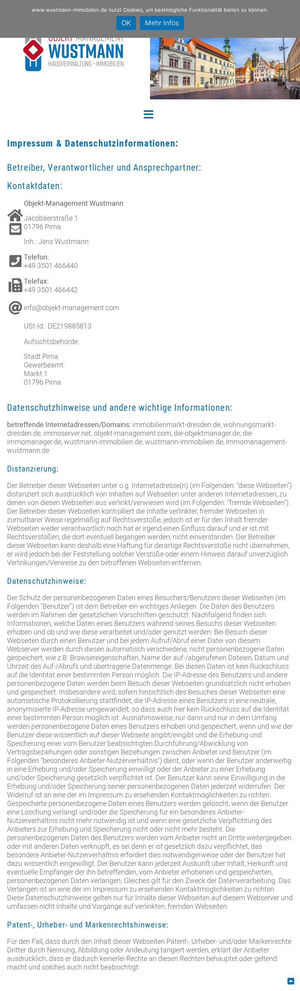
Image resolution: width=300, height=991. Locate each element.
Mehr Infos (162, 23)
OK (126, 23)
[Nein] (290, 19)
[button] (150, 113)
